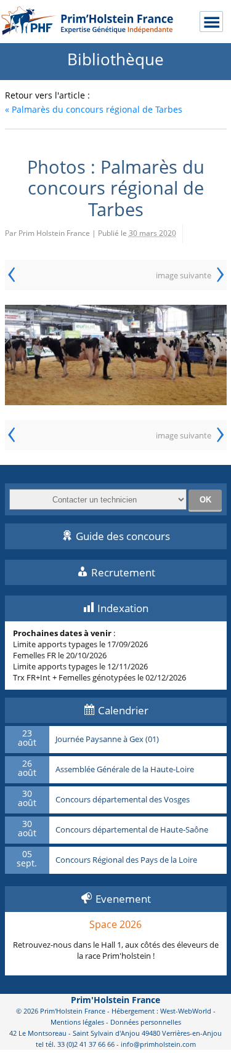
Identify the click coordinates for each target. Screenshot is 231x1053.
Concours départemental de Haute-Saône (131, 830)
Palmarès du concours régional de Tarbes (93, 109)
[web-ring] (116, 355)
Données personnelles (145, 1022)
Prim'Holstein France (115, 1000)
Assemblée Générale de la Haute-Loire (124, 770)
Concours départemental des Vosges (122, 800)
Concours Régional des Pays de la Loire (126, 860)
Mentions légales (77, 1022)
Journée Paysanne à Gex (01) (107, 739)
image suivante (183, 275)
